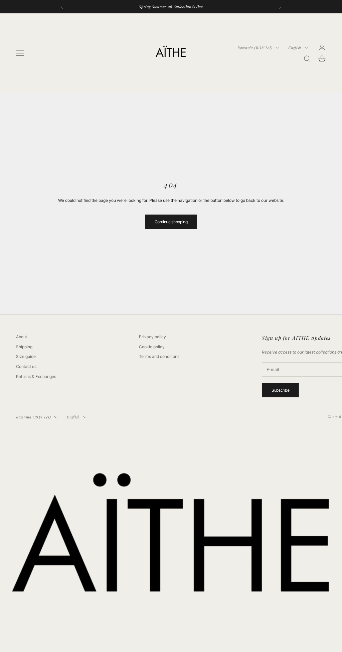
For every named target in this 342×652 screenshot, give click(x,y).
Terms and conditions (159, 356)
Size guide (26, 356)
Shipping (24, 346)
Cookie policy (152, 346)
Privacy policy (152, 336)
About (21, 336)
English (294, 47)
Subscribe (281, 390)
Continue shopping (171, 221)
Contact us (26, 366)
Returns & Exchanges (36, 376)
